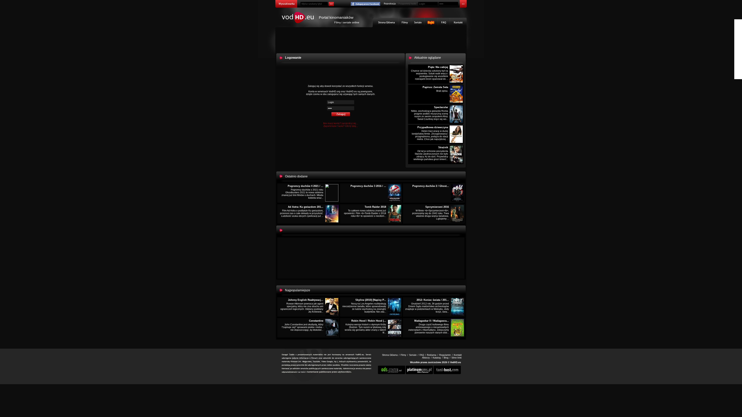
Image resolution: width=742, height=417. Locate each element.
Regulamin (445, 355)
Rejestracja (390, 3)
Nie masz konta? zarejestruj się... (340, 123)
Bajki (431, 22)
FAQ (444, 22)
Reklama (431, 355)
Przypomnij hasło (407, 3)
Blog (446, 357)
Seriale (418, 22)
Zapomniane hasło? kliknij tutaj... (340, 126)
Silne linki (456, 357)
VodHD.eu (455, 362)
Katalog (437, 357)
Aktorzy (426, 357)
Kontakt (458, 22)
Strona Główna (385, 22)
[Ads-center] (391, 373)
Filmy (404, 22)
